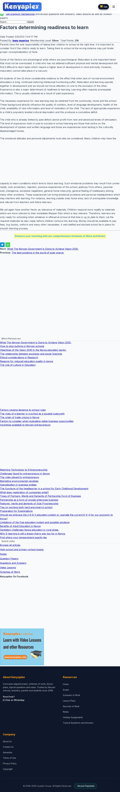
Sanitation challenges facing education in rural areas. (29, 529)
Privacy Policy (10, 763)
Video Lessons (8, 567)
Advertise (7, 752)
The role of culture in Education (18, 364)
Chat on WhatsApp (14, 700)
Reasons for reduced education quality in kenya (26, 361)
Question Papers (9, 558)
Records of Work (71, 706)
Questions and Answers (13, 563)
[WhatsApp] (7, 244)
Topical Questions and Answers (78, 723)
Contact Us (8, 747)
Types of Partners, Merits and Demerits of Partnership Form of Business (40, 496)
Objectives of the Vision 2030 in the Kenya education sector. (33, 350)
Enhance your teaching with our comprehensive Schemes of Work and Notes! (60, 236)
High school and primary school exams (22, 549)
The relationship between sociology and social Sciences (31, 353)
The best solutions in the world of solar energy (38, 252)
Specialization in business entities (18, 484)
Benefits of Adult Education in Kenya (20, 526)
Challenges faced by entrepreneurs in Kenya (25, 473)
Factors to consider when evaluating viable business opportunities (36, 421)
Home (66, 684)
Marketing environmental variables (19, 481)
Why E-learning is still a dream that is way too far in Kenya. (32, 533)
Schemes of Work (10, 571)
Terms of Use (9, 758)
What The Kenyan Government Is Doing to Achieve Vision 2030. (42, 248)
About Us (7, 741)
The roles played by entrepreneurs (19, 477)
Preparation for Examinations (16, 511)
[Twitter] (2, 244)
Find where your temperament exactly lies (23, 537)
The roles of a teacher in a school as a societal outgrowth (32, 413)
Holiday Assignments (73, 717)
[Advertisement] (60, 161)
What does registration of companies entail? (24, 492)
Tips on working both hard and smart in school (26, 507)
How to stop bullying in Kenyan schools (22, 346)
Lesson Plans (69, 701)
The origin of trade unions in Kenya (19, 417)
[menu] (113, 7)
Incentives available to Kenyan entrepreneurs (25, 424)
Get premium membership (20, 14)
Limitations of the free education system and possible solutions (35, 522)
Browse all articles (10, 545)
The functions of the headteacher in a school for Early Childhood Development (44, 488)
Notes (3, 554)
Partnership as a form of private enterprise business (29, 499)
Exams (66, 690)
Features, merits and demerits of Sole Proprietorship (29, 503)
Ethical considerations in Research (19, 357)
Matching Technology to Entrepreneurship (23, 469)
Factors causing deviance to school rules (23, 409)
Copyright (7, 769)
